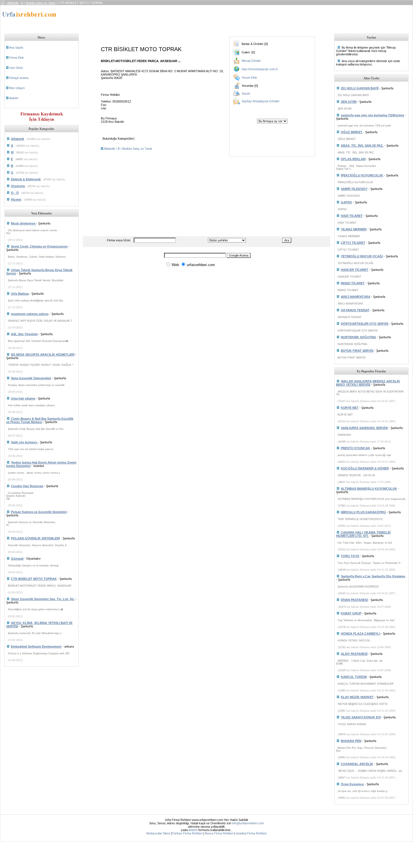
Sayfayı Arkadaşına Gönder (261, 101)
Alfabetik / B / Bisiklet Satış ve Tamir (128, 148)
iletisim (13, 98)
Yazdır (246, 93)
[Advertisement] (186, 17)
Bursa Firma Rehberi (219, 833)
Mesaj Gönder (251, 60)
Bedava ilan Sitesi (158, 833)
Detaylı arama (18, 78)
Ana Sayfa (16, 47)
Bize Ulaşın (17, 88)
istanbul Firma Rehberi (251, 833)
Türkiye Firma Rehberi (187, 833)
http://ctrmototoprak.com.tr (260, 69)
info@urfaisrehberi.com (248, 823)
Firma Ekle (16, 57)
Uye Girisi (16, 67)
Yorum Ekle (249, 77)
